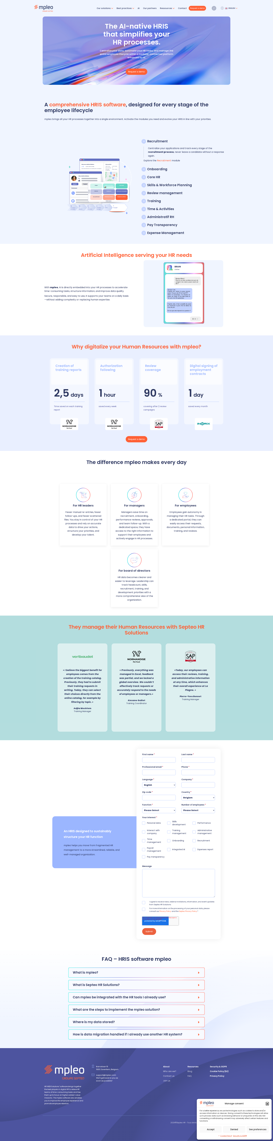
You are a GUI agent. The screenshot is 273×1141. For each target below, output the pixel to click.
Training (154, 201)
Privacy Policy (165, 911)
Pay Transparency (162, 225)
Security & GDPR (240, 1136)
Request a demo (197, 8)
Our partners (150, 8)
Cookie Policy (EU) (219, 1071)
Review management (164, 193)
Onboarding (157, 169)
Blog (190, 1071)
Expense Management (165, 233)
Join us (166, 1080)
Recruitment (157, 141)
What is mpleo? (85, 972)
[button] (267, 1103)
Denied (234, 1129)
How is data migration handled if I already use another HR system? (127, 1034)
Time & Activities (160, 209)
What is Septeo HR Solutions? (96, 985)
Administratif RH (160, 217)
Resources (193, 1066)
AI (139, 8)
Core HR (153, 177)
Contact (182, 8)
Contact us (168, 1076)
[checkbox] (178, 841)
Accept (211, 1129)
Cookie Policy (226, 1136)
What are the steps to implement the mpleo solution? (116, 1009)
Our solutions (104, 8)
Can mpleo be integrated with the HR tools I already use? (119, 997)
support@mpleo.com (106, 1075)
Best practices (124, 8)
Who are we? (169, 1071)
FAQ (190, 1076)
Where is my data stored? (94, 1022)
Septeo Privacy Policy (188, 911)
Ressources (166, 8)
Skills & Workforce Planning (169, 185)
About (166, 1066)
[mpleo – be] (43, 8)
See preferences (257, 1129)
